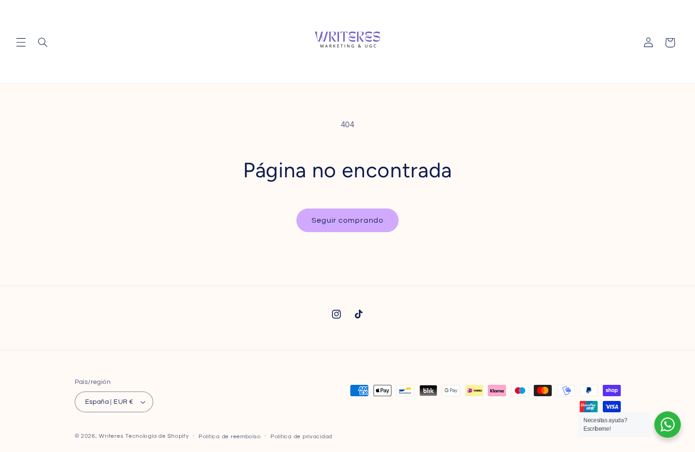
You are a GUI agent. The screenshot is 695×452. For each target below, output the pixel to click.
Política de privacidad (301, 436)
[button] (21, 42)
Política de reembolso (230, 436)
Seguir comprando (348, 220)
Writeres (111, 436)
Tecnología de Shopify (157, 436)
